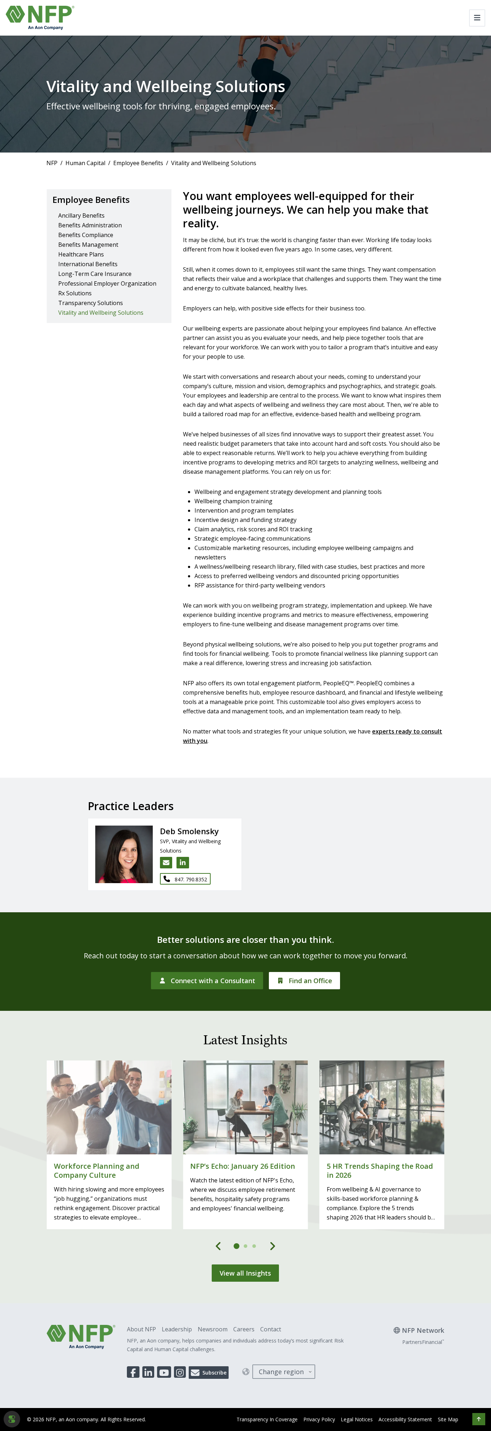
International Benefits (88, 264)
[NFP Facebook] (133, 1372)
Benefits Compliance (85, 235)
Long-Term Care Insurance (95, 274)
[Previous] (218, 1246)
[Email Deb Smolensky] (166, 862)
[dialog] (12, 1419)
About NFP (141, 1329)
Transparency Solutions (90, 303)
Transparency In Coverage (267, 1419)
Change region (281, 1371)
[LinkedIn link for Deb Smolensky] (182, 862)
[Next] (272, 1246)
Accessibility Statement (405, 1419)
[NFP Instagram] (180, 1372)
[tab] (237, 1246)
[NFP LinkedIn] (148, 1372)
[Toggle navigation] (477, 18)
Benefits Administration (90, 225)
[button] (478, 1419)
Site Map (448, 1419)
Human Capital (85, 163)
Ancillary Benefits (81, 215)
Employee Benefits (138, 163)
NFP (52, 163)
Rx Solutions (75, 293)
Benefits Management (88, 245)
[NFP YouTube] (164, 1372)
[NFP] (40, 18)
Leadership (177, 1329)
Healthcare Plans (81, 254)
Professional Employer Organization (107, 283)
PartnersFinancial (423, 1342)
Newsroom (213, 1329)
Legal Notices (357, 1419)
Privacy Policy (319, 1419)
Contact (270, 1329)
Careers (243, 1329)
